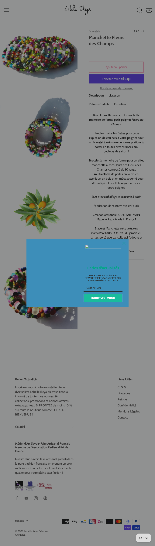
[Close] (124, 243)
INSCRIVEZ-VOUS (103, 298)
